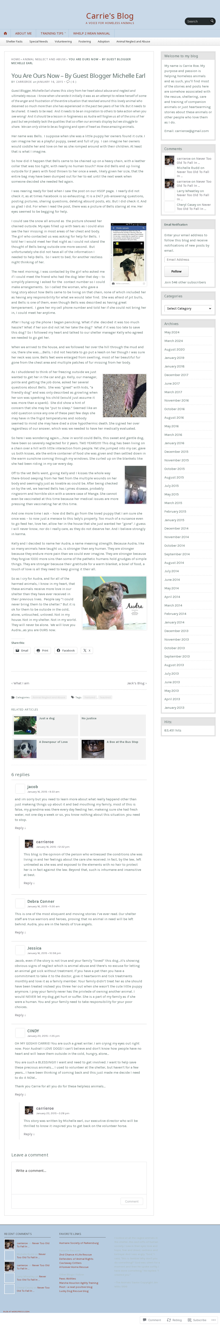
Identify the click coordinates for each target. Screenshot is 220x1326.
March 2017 (173, 392)
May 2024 (171, 332)
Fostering (85, 41)
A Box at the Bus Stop (122, 742)
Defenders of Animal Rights (76, 1258)
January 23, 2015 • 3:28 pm (52, 1113)
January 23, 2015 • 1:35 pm (43, 1035)
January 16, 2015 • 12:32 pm (53, 846)
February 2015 (175, 511)
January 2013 (174, 708)
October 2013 (174, 648)
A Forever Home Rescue (74, 1267)
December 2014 (176, 528)
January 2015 (174, 520)
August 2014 (174, 563)
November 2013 (176, 639)
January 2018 (174, 366)
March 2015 (173, 503)
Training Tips (52, 33)
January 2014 (174, 622)
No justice (89, 718)
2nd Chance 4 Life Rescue (75, 1254)
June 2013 (172, 682)
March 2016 (173, 435)
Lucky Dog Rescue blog (74, 1291)
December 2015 (176, 452)
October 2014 (174, 545)
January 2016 (174, 443)
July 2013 (171, 673)
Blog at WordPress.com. (16, 1311)
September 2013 (177, 656)
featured (89, 697)
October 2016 (174, 409)
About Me (23, 33)
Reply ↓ (20, 828)
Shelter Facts (14, 41)
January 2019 (174, 358)
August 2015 (174, 477)
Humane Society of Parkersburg (79, 1243)
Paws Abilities (67, 1278)
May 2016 (171, 426)
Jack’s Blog (136, 683)
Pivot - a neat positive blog (75, 1286)
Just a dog (47, 718)
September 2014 (177, 554)
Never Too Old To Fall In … (194, 161)
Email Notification (176, 224)
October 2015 (174, 469)
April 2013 (172, 699)
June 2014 (172, 580)
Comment (132, 1201)
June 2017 (172, 383)
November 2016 (176, 400)
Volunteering (63, 41)
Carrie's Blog (110, 16)
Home (15, 59)
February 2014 (175, 614)
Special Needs (38, 41)
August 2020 (174, 349)
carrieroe (24, 82)
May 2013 (171, 691)
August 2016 (174, 417)
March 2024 (173, 341)
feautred (105, 697)
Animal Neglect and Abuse (133, 41)
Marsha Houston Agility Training (78, 1282)
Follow (176, 271)
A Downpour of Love (53, 742)
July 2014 (171, 571)
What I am (21, 683)
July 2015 (171, 486)
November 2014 (176, 537)
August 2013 (174, 665)
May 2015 (171, 494)
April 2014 (172, 597)
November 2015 (176, 460)
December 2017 (176, 375)
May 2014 (171, 588)
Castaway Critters (70, 1262)
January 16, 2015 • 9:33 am (43, 791)
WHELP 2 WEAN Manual (91, 33)
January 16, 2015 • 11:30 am (43, 906)
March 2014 (173, 605)
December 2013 (176, 631)
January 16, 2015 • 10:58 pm (44, 953)
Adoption (104, 41)
